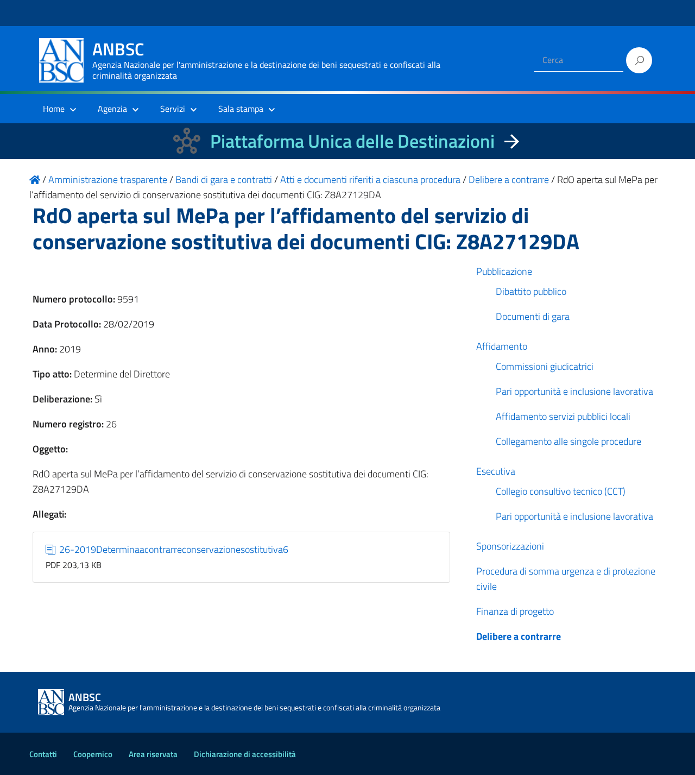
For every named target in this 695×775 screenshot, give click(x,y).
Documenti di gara (533, 316)
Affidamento (501, 346)
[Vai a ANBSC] (34, 179)
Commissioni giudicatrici (544, 366)
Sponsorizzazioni (510, 546)
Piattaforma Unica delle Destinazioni (352, 141)
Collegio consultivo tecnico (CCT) (561, 491)
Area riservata (153, 754)
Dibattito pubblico (531, 291)
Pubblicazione (504, 271)
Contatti (43, 754)
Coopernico (92, 754)
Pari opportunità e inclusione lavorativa (574, 391)
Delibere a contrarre (518, 636)
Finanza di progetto (515, 611)
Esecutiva (495, 471)
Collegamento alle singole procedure (568, 441)
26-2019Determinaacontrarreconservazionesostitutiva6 (172, 549)
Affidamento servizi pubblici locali (563, 416)
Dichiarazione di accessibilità (245, 754)
